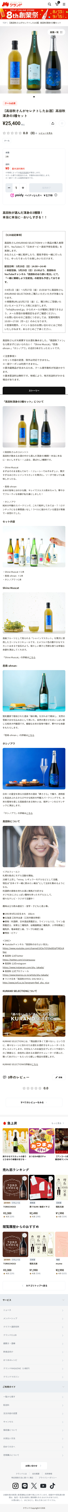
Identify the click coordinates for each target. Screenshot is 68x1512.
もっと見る (56, 1123)
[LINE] (25, 1486)
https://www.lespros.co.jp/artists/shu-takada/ (26, 974)
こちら (32, 657)
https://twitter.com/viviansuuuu (19, 959)
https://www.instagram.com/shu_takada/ (23, 967)
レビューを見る (45, 133)
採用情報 (48, 1473)
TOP (5, 22)
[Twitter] (34, 1486)
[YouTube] (43, 1486)
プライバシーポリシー (48, 1477)
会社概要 (35, 1473)
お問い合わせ (31, 1465)
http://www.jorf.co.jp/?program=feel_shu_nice (26, 982)
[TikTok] (52, 1486)
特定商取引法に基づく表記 (22, 1477)
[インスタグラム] (15, 1486)
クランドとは (21, 1473)
